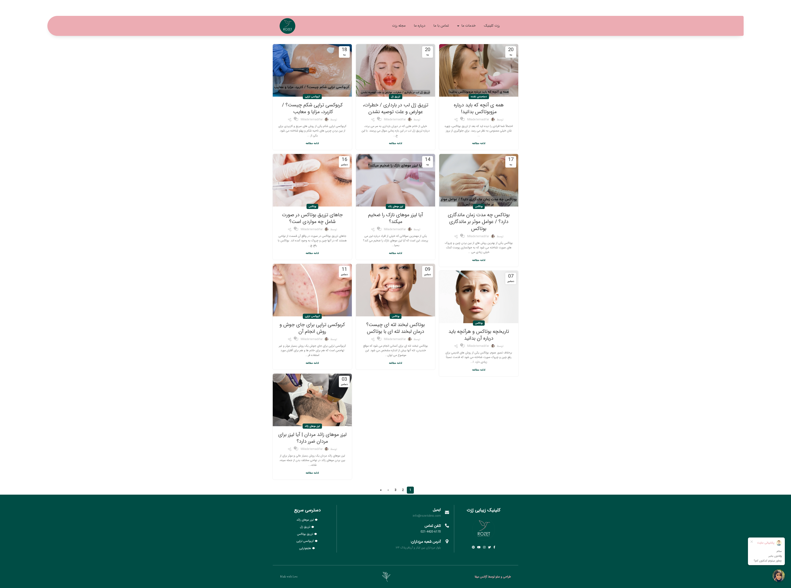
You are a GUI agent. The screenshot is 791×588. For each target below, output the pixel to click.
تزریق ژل (395, 97)
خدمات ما (468, 25)
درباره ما (419, 25)
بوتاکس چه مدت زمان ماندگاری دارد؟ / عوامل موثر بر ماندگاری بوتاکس (479, 222)
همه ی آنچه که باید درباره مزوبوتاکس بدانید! (479, 108)
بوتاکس (479, 206)
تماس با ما (441, 25)
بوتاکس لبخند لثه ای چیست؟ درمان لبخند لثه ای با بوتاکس (395, 328)
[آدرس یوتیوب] (479, 547)
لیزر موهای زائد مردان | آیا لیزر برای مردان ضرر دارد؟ (312, 438)
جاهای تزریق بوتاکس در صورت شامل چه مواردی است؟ (312, 218)
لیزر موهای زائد (395, 206)
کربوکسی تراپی (312, 97)
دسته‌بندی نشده (479, 97)
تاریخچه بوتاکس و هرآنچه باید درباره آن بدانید (478, 335)
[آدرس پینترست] (473, 547)
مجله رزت (399, 25)
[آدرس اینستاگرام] (484, 547)
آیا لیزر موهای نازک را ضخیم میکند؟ (395, 218)
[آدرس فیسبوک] (494, 547)
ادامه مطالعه (478, 143)
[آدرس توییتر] (489, 547)
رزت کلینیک (492, 25)
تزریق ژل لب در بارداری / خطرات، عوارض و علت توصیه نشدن (395, 108)
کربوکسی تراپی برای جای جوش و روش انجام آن (312, 328)
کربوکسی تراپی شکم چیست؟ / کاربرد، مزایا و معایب (312, 108)
